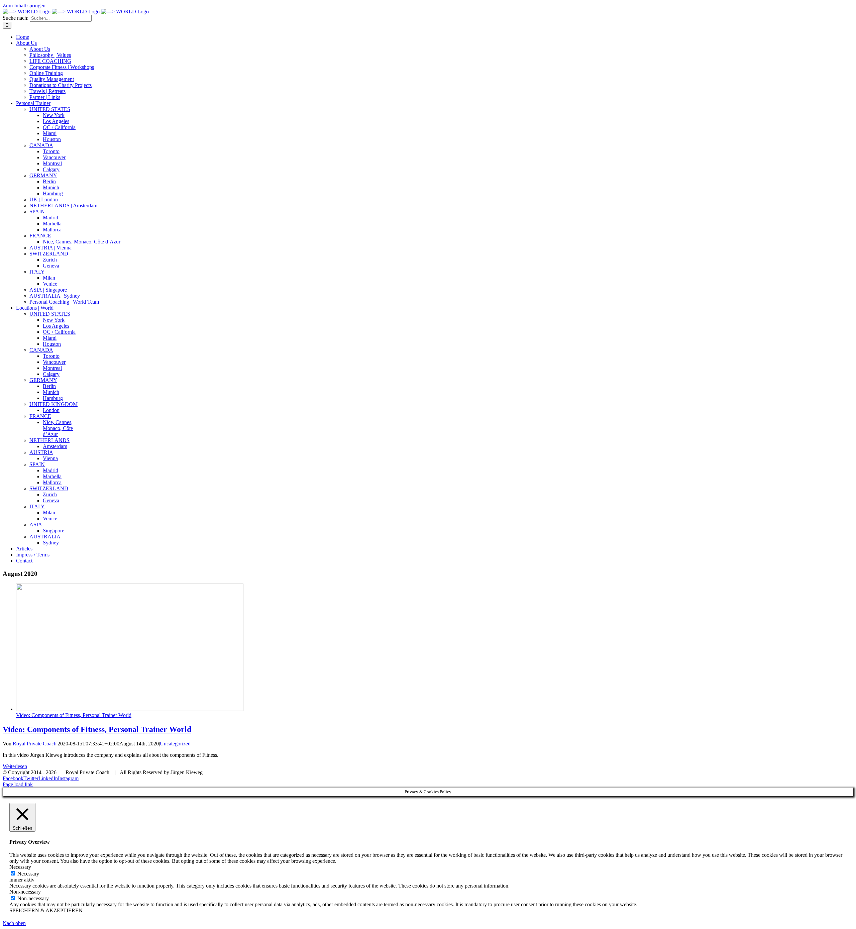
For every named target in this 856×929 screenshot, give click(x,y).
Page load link (18, 784)
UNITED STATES (49, 314)
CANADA (41, 350)
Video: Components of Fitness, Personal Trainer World (73, 715)
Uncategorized (175, 743)
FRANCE (40, 416)
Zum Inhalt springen (24, 5)
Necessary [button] (20, 867)
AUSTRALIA (45, 536)
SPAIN (37, 464)
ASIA (35, 524)
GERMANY (43, 380)
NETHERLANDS (49, 440)
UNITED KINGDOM (53, 404)
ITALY (37, 506)
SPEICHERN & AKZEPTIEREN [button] (46, 910)
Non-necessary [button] (25, 892)
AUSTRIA (41, 452)
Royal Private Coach (35, 743)
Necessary (28, 873)
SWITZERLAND (48, 488)
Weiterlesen (15, 766)
